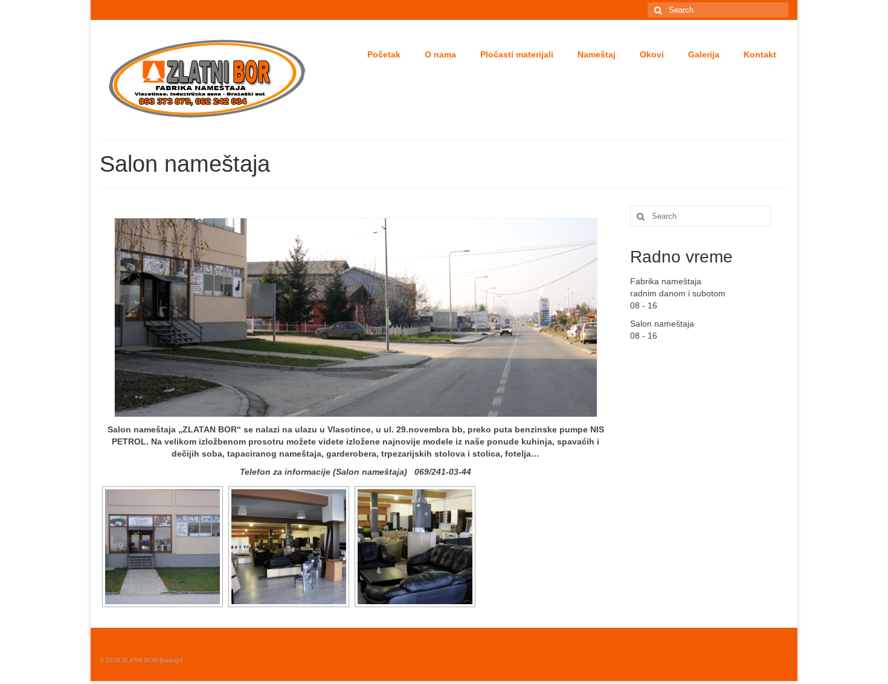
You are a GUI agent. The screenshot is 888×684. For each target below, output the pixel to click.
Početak (384, 54)
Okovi (652, 54)
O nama (440, 54)
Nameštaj (597, 54)
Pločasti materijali (516, 54)
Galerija (703, 54)
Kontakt (760, 54)
